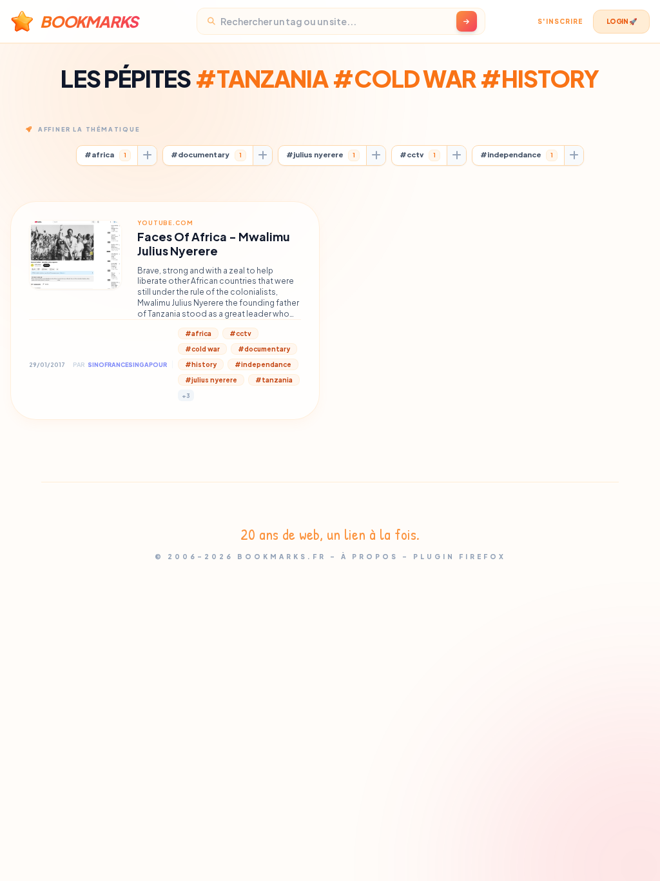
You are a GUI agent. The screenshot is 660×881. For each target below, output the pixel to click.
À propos (369, 556)
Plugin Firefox (459, 556)
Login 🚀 (622, 21)
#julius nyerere (320, 154)
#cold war (202, 349)
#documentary (206, 154)
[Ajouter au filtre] (147, 155)
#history (201, 364)
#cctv (418, 154)
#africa (105, 154)
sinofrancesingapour (127, 365)
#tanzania (274, 380)
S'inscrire (560, 21)
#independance (516, 154)
